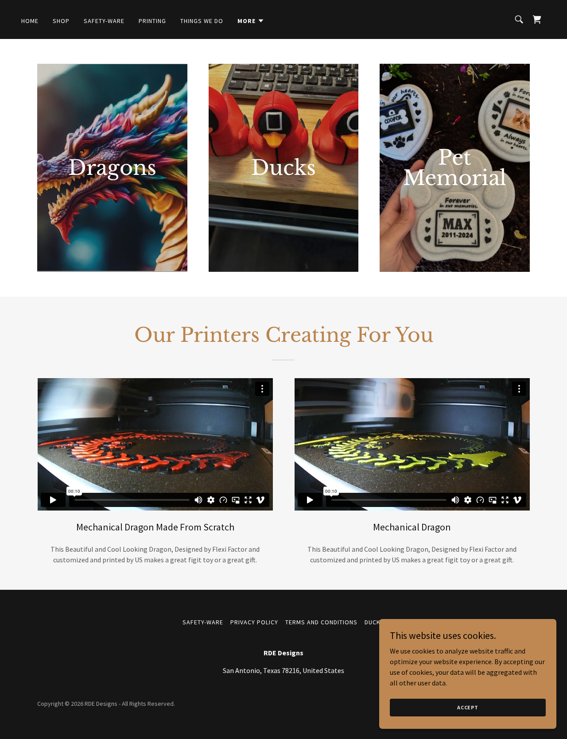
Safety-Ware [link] (104, 21)
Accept (467, 707)
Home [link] (30, 21)
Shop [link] (61, 21)
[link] (537, 19)
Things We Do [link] (201, 21)
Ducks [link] (374, 622)
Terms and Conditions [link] (321, 622)
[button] (250, 20)
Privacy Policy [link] (254, 622)
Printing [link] (152, 21)
